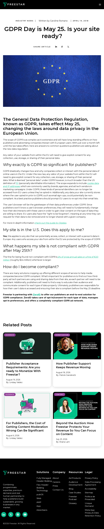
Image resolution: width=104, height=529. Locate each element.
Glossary (73, 503)
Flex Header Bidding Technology (42, 488)
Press (55, 486)
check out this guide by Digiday (50, 223)
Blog (71, 489)
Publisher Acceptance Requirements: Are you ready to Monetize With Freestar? (23, 369)
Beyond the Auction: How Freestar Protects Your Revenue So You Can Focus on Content (76, 428)
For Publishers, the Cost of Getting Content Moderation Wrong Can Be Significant (27, 426)
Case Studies (75, 492)
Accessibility (90, 489)
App (39, 506)
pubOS (40, 494)
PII (17, 183)
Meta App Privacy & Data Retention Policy (93, 513)
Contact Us (58, 490)
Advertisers (42, 510)
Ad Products (75, 478)
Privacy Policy (91, 478)
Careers (56, 482)
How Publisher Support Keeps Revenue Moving (73, 365)
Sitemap (89, 492)
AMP (39, 502)
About (56, 478)
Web (39, 498)
